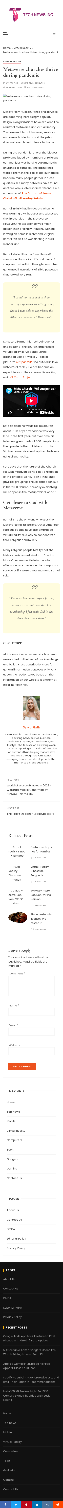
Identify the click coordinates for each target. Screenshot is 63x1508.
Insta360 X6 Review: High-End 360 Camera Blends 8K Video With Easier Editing (27, 1395)
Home (11, 1102)
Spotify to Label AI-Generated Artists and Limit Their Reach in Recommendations (31, 1380)
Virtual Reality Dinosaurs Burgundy (40, 871)
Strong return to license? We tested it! (41, 918)
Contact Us (14, 1178)
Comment (17, 973)
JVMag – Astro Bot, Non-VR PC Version (41, 895)
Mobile (11, 1121)
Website (14, 1045)
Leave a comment (36, 87)
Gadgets (12, 1159)
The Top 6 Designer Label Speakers (30, 814)
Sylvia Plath (15, 87)
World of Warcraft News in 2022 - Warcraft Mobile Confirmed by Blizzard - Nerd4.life (29, 790)
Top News (13, 1112)
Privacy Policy (16, 1248)
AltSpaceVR (24, 362)
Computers (14, 1140)
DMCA (11, 1229)
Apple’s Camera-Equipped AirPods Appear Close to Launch (26, 1366)
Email (13, 1025)
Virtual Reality (12, 61)
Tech (10, 1150)
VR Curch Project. (21, 377)
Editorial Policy (16, 1239)
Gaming (12, 1169)
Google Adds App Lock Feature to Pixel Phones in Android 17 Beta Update (29, 1338)
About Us (13, 1210)
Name (14, 1005)
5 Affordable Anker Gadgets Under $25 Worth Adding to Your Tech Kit (29, 1352)
